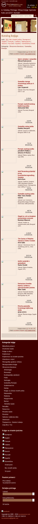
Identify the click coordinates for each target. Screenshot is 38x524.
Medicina (7, 396)
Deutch (4, 43)
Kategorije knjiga (8, 342)
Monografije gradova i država (12, 362)
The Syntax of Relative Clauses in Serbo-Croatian (26, 240)
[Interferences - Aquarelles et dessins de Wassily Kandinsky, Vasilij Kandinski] (7, 25)
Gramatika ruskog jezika (26, 126)
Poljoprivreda (8, 399)
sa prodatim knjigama (19, 54)
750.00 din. (29, 121)
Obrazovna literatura (16, 46)
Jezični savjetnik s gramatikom (24, 262)
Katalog (6, 10)
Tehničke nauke (9, 404)
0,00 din (34, 7)
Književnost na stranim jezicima (12, 357)
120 (34, 52)
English (4, 41)
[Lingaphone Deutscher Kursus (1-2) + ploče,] (21, 25)
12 (27, 52)
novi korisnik (4, 1)
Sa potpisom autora (9, 483)
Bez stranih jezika (15, 40)
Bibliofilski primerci (8, 346)
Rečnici (6, 401)
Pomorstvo (6, 409)
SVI (7, 40)
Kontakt (17, 13)
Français (11, 41)
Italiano (17, 41)
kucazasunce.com (24, 514)
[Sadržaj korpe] (35, 2)
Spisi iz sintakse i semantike (27, 59)
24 (29, 52)
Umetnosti (5, 420)
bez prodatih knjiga (30, 54)
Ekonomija (7, 372)
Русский (11, 43)
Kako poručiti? (7, 13)
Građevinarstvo (9, 385)
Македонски (26, 41)
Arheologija (8, 370)
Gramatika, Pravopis (10, 383)
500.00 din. (29, 189)
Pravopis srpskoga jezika (26, 149)
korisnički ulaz (13, 1)
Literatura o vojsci (8, 359)
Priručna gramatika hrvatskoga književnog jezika (25, 308)
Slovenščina (26, 43)
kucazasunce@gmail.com (10, 518)
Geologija (7, 380)
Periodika (5, 406)
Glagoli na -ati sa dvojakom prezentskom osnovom (27, 217)
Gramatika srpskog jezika (26, 194)
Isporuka (32, 10)
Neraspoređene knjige (9, 364)
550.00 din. (29, 211)
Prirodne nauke (7, 412)
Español (17, 43)
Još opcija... (6, 504)
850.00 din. (29, 144)
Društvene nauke (8, 349)
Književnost (6, 354)
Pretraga (13, 10)
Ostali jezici (9, 465)
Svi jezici (8, 471)
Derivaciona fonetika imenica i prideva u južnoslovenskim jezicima (26, 286)
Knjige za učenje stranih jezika (14, 391)
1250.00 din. (28, 77)
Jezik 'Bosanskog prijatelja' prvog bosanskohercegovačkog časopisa (26, 174)
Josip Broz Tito (7, 425)
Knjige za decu (7, 351)
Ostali (33, 43)
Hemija (6, 388)
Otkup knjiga (23, 10)
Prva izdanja (6, 481)
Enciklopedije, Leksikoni (11, 375)
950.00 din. (29, 166)
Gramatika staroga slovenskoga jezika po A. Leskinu (26, 83)
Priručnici (5, 414)
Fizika (6, 378)
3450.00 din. (28, 256)
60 (31, 52)
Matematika (8, 393)
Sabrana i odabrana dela (10, 417)
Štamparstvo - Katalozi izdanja (12, 422)
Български (26, 40)
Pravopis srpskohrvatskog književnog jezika (26, 105)
